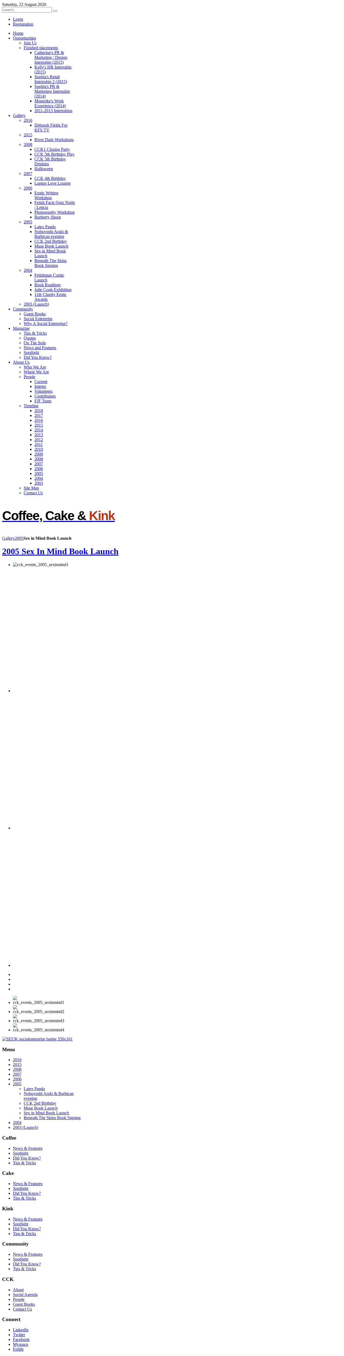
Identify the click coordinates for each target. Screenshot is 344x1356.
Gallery (8, 538)
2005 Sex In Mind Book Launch (60, 551)
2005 (19, 538)
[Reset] (55, 11)
